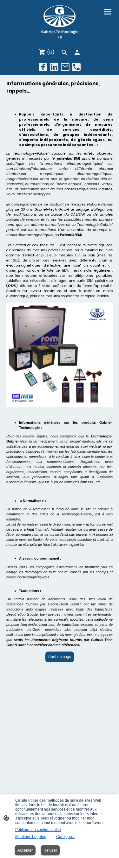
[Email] (65, 67)
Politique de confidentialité (38, 829)
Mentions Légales (30, 836)
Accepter (25, 850)
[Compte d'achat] (77, 52)
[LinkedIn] (54, 67)
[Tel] (76, 67)
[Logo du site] (59, 22)
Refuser (50, 850)
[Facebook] (43, 67)
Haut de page (59, 656)
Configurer (65, 836)
